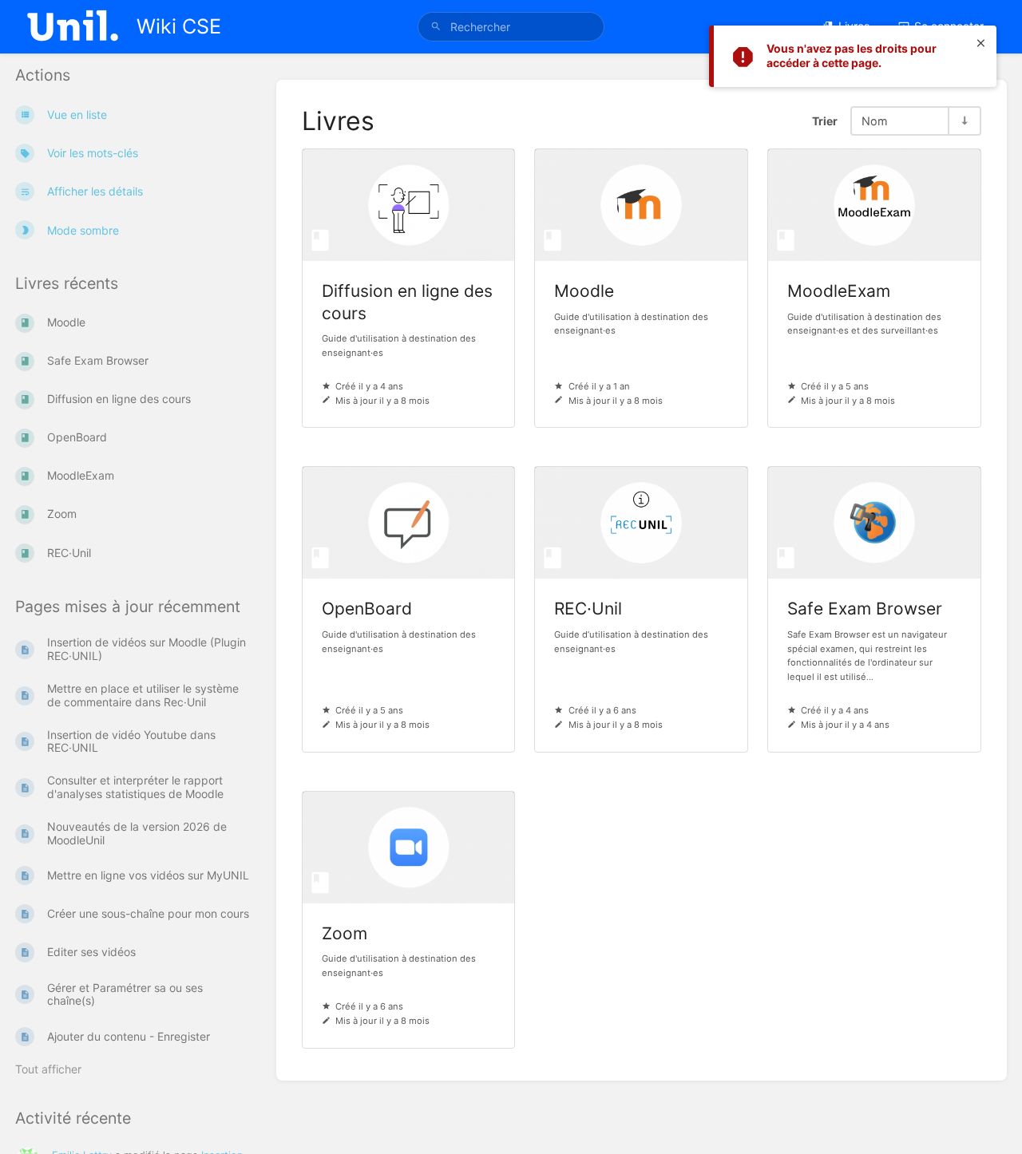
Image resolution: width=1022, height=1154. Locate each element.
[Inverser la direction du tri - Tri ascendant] (964, 121)
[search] (511, 26)
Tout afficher (48, 1069)
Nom (875, 121)
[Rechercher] (436, 27)
